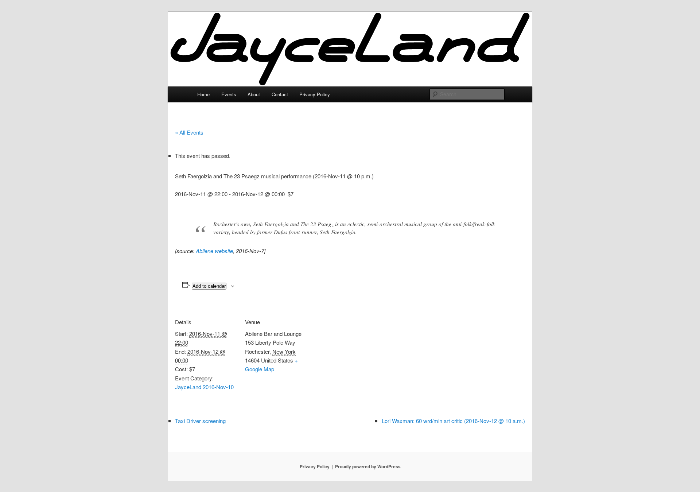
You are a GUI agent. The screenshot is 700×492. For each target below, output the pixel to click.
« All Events (189, 132)
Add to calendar (209, 286)
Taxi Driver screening (200, 421)
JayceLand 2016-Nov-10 (204, 387)
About (254, 94)
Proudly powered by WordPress (368, 466)
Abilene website (214, 251)
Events (228, 94)
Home (203, 94)
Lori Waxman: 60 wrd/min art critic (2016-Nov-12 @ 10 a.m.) (453, 421)
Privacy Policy (314, 94)
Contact (280, 94)
